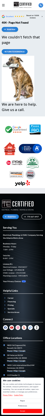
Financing (12, 301)
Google (22, 351)
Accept (22, 411)
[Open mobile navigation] (3, 5)
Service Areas (13, 312)
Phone (9, 351)
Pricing (11, 305)
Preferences (22, 406)
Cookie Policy (18, 395)
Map (16, 351)
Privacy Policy (8, 395)
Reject (22, 401)
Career (11, 298)
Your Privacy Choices (12, 281)
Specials (11, 308)
